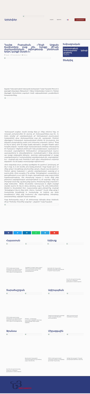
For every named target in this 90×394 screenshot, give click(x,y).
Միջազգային (55, 331)
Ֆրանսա (11, 331)
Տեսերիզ (59, 19)
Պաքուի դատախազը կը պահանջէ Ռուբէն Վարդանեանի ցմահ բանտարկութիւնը (56, 317)
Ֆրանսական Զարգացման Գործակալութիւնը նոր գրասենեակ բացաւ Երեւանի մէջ (33, 359)
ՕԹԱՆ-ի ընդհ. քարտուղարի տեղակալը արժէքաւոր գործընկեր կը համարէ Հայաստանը (56, 359)
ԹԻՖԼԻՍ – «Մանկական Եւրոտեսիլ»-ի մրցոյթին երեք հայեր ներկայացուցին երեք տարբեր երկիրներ (33, 320)
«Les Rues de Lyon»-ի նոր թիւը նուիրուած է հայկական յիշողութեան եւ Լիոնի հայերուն (73, 280)
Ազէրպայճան (56, 290)
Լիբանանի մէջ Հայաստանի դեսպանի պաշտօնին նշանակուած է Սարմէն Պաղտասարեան (55, 269)
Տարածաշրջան (15, 290)
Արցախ (7, 55)
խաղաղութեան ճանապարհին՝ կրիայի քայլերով (76, 50)
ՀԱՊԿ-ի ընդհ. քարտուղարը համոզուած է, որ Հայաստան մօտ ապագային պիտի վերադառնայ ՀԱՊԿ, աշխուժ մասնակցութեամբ (14, 270)
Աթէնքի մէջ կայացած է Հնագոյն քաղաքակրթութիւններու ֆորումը (75, 358)
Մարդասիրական (16, 55)
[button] (8, 232)
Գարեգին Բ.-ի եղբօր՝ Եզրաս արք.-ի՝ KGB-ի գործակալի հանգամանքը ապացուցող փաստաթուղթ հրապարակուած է (33, 269)
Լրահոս (51, 19)
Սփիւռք (52, 240)
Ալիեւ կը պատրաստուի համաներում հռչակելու (72, 316)
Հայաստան (13, 240)
